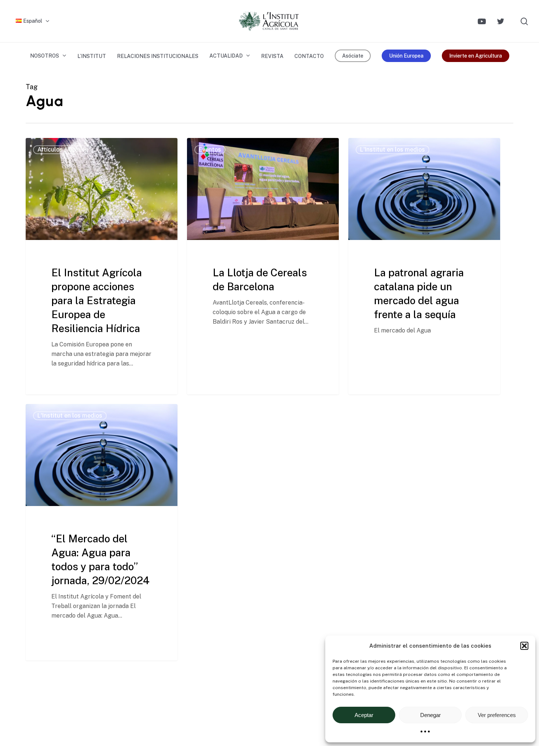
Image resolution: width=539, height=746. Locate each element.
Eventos (210, 149)
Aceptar (364, 715)
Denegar (430, 715)
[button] (524, 645)
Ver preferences (497, 715)
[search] (524, 21)
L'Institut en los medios (392, 149)
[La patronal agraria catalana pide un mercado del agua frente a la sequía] (424, 266)
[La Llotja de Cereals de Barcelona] (263, 266)
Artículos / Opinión (62, 149)
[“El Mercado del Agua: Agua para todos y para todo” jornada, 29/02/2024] (101, 532)
